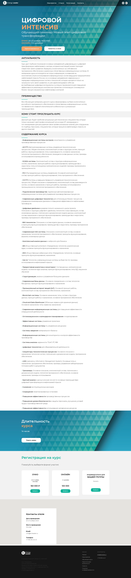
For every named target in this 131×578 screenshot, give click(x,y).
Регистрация (70, 3)
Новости (84, 566)
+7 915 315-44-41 (31, 540)
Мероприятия (51, 3)
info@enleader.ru (32, 533)
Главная (84, 554)
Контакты (80, 3)
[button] (31, 440)
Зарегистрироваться (32, 48)
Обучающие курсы (87, 559)
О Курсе (61, 3)
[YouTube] (123, 3)
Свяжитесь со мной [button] (54, 48)
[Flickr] (126, 3)
